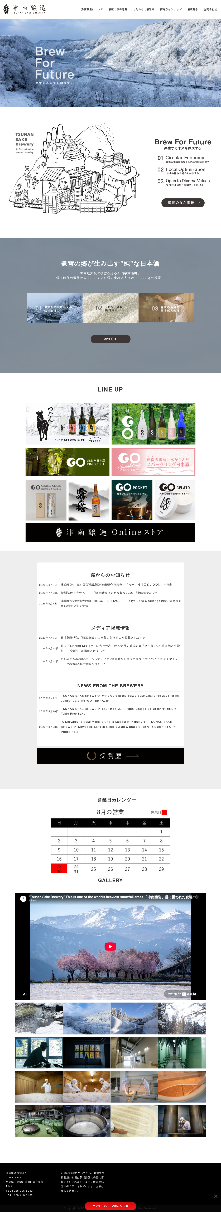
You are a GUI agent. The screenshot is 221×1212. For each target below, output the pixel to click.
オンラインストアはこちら (109, 1205)
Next (217, 63)
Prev (4, 63)
